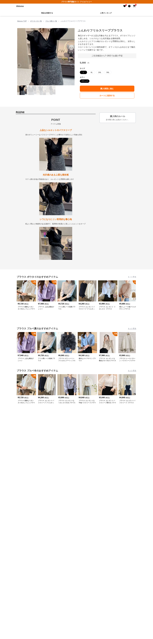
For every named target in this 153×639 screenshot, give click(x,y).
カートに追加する (107, 95)
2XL (99, 72)
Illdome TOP (22, 21)
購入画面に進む (107, 89)
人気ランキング (106, 13)
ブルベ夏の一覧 (51, 21)
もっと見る (132, 277)
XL (92, 72)
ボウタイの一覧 (36, 21)
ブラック (84, 81)
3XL (107, 72)
